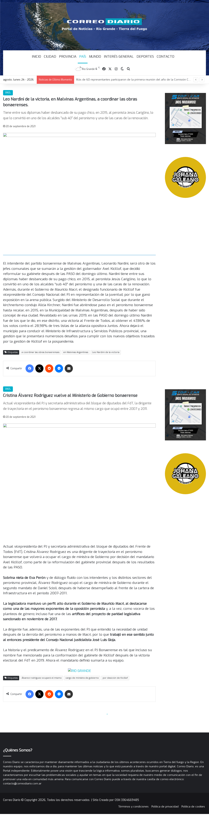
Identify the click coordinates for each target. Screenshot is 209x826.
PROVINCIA (67, 56)
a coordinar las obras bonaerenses (40, 352)
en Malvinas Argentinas (75, 352)
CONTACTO (165, 56)
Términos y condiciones (133, 806)
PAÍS (82, 56)
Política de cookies (193, 806)
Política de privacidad (165, 806)
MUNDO (95, 56)
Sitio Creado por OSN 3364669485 (116, 800)
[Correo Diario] (104, 24)
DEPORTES (145, 56)
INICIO (36, 56)
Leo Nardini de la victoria (105, 352)
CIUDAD (50, 56)
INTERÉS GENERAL (119, 56)
